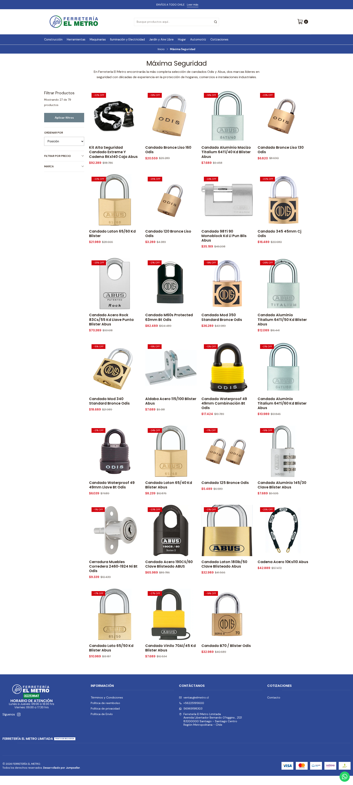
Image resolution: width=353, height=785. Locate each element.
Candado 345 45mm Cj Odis (279, 233)
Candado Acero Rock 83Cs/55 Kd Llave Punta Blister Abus (111, 319)
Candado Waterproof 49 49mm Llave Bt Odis (112, 485)
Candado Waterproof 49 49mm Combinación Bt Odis (224, 403)
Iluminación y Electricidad (127, 39)
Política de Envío (102, 714)
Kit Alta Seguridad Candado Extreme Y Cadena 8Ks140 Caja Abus (113, 152)
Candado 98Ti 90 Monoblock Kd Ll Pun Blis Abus (224, 236)
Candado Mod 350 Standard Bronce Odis (221, 317)
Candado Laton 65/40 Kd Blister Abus (168, 485)
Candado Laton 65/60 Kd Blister (112, 233)
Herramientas (76, 39)
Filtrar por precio (57, 156)
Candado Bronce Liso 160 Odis (168, 149)
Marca (49, 166)
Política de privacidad (105, 708)
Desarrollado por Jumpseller (61, 767)
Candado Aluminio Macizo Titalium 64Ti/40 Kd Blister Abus (226, 152)
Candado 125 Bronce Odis (225, 482)
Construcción (53, 39)
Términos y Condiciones (107, 697)
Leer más (192, 4)
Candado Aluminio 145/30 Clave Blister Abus (282, 485)
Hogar (182, 39)
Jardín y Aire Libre (161, 39)
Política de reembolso (105, 703)
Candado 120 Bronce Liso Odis (168, 233)
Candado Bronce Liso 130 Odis (281, 149)
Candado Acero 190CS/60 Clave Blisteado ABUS (169, 564)
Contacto (273, 697)
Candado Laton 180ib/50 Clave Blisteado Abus (224, 564)
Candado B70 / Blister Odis (226, 645)
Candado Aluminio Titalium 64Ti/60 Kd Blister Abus (282, 403)
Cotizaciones (219, 39)
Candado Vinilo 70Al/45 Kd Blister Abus (170, 648)
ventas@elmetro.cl (196, 697)
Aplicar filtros (64, 117)
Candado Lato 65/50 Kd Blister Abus (111, 648)
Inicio (161, 49)
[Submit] (215, 22)
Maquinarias (98, 39)
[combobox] (176, 22)
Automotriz (198, 39)
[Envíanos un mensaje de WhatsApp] (345, 777)
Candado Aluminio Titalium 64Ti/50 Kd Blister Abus (282, 319)
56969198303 (192, 708)
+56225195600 (193, 703)
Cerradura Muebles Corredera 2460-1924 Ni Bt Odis (113, 566)
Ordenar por (53, 132)
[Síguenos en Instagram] (19, 714)
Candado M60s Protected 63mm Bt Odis (169, 317)
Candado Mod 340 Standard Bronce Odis (109, 401)
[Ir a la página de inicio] (74, 21)
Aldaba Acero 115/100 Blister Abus (170, 401)
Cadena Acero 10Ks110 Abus (283, 561)
